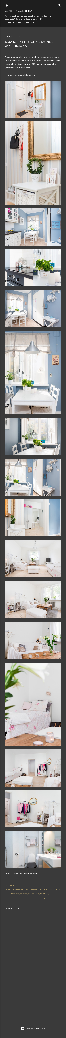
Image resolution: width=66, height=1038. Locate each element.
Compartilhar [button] (11, 885)
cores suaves (36, 889)
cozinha (56, 889)
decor (7, 893)
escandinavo (33, 893)
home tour (26, 898)
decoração (15, 893)
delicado (23, 893)
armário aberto (18, 889)
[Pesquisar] (59, 5)
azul (28, 889)
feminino (44, 893)
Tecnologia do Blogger (35, 1028)
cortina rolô (47, 889)
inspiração (36, 898)
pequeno (45, 898)
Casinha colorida (19, 11)
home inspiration (12, 898)
